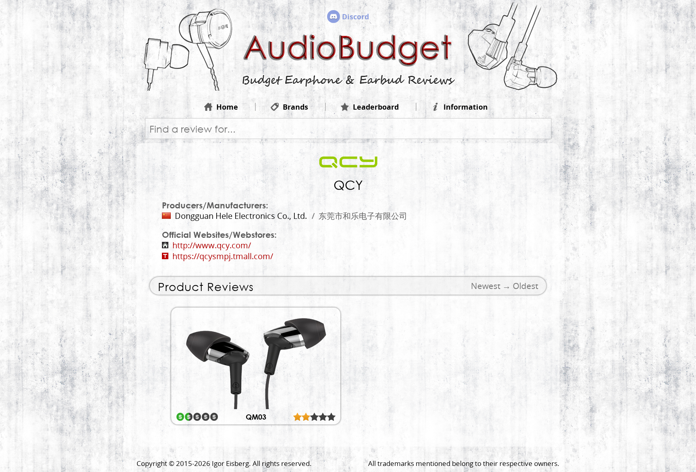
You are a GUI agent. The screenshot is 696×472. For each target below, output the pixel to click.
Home (227, 107)
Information (465, 107)
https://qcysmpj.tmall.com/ (222, 256)
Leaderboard (376, 107)
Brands (295, 107)
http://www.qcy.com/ (211, 245)
